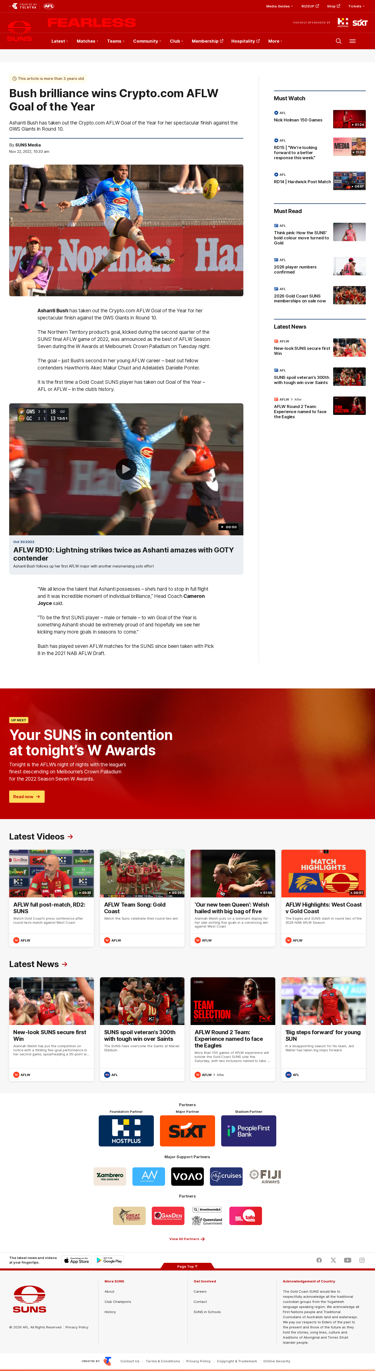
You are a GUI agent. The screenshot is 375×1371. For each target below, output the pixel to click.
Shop (331, 6)
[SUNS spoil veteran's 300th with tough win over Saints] (320, 377)
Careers (200, 1291)
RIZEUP (308, 6)
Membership (205, 41)
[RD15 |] (320, 150)
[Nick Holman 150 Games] (320, 119)
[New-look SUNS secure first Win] (320, 348)
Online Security (276, 1361)
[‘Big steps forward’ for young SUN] (323, 1029)
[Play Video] (126, 469)
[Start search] (339, 41)
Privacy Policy (77, 1327)
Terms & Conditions (163, 1361)
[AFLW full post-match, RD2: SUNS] (51, 898)
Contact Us (130, 1361)
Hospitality (243, 41)
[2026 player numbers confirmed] (320, 267)
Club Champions (118, 1302)
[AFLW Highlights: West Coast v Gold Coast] (323, 898)
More (273, 41)
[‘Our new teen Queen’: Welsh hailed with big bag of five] (233, 898)
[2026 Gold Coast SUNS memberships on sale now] (320, 296)
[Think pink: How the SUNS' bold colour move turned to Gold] (320, 235)
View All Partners (184, 1239)
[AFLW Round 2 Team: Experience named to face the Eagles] (320, 409)
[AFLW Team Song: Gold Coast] (142, 898)
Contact (200, 1302)
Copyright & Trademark (237, 1361)
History (110, 1312)
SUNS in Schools (207, 1312)
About (109, 1291)
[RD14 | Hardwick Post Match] (320, 181)
